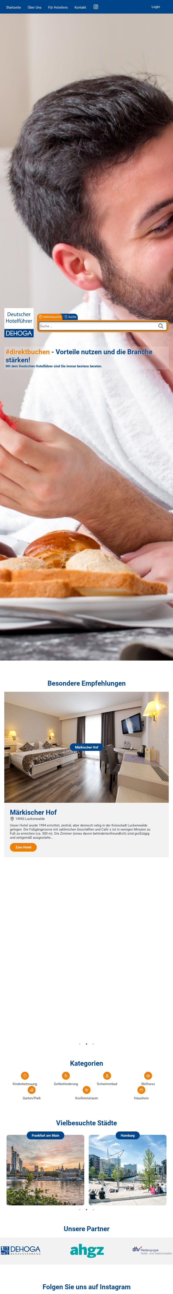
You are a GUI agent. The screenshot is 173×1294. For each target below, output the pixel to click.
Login (156, 7)
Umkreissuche (52, 317)
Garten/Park (32, 1098)
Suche (72, 317)
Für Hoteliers (58, 7)
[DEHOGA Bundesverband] (29, 1251)
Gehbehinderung (66, 1084)
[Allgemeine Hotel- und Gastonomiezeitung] (86, 1251)
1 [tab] (79, 1044)
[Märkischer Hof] (86, 802)
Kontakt (80, 7)
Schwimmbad (107, 1084)
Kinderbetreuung (25, 1084)
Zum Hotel (23, 847)
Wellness (148, 1084)
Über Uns (34, 7)
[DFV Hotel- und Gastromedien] (143, 1251)
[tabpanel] (86, 774)
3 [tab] (93, 1044)
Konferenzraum (86, 1098)
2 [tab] (86, 1044)
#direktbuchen (28, 352)
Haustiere (141, 1098)
